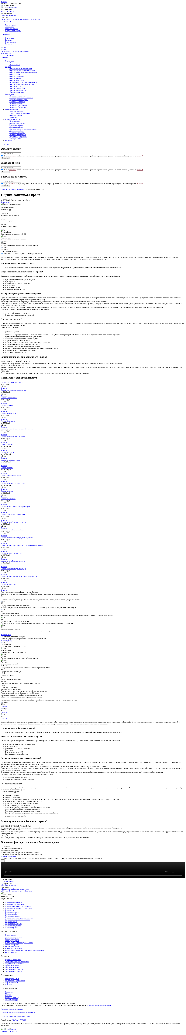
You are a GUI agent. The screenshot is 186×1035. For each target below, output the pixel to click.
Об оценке (7, 254)
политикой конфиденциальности (99, 1005)
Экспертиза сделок (16, 104)
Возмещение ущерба (17, 133)
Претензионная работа (17, 135)
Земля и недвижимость (17, 123)
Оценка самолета (7, 444)
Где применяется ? (35, 254)
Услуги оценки (10, 25)
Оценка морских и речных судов (13, 483)
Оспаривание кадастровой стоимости (23, 82)
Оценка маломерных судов (11, 475)
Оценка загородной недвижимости (22, 71)
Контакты (8, 44)
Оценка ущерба (15, 78)
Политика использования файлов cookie (15, 1016)
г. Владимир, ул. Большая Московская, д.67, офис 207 (20, 19)
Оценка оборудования (17, 90)
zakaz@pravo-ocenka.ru (9, 15)
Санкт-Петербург (11, 1000)
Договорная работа (16, 131)
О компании (9, 38)
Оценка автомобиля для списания (13, 522)
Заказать (4, 388)
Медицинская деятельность (19, 113)
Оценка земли (14, 74)
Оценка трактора (7, 405)
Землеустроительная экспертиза (21, 98)
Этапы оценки (19, 254)
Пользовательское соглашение (12, 1009)
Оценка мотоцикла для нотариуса (13, 390)
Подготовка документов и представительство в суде (24, 950)
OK (3, 860)
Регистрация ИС (15, 139)
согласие (12, 156)
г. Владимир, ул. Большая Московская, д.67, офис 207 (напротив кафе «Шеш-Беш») (17, 890)
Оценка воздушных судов (10, 460)
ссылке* (140, 156)
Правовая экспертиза (17, 96)
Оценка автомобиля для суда (11, 553)
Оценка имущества (16, 92)
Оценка (8, 67)
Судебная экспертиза (17, 102)
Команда (8, 40)
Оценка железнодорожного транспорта (15, 506)
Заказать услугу (6, 202)
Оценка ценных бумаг (17, 88)
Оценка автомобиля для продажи (13, 561)
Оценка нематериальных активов (21, 84)
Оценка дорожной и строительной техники (17, 429)
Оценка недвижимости (13, 902)
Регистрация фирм (16, 125)
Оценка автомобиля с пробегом (12, 530)
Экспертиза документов (18, 105)
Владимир (9, 992)
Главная (4, 189)
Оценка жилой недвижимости (20, 69)
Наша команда (14, 65)
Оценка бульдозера (8, 421)
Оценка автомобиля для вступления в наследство (19, 576)
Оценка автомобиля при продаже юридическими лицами (22, 545)
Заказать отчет (6, 635)
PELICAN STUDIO (19, 1020)
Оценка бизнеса (15, 86)
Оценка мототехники (9, 398)
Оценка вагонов (7, 491)
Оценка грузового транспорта (12, 382)
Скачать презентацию (9, 1031)
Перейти (4, 707)
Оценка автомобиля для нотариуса (13, 569)
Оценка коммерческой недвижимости (23, 72)
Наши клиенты (10, 42)
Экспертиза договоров (17, 107)
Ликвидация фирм (16, 127)
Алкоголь (12, 117)
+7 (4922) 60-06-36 (7, 11)
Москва (8, 994)
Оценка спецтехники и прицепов (13, 514)
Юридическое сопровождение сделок (23, 129)
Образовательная (15, 115)
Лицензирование (11, 29)
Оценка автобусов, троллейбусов (13, 437)
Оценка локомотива (8, 499)
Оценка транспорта (16, 80)
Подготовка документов (18, 137)
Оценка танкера (7, 468)
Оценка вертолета (7, 452)
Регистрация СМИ (16, 111)
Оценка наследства (16, 76)
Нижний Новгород (12, 998)
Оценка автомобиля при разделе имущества (17, 538)
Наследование (14, 121)
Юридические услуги (13, 31)
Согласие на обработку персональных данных (18, 1013)
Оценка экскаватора (8, 413)
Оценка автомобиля (8, 584)
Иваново (8, 996)
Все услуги (5, 144)
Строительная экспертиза (18, 100)
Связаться (4, 57)
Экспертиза (9, 27)
